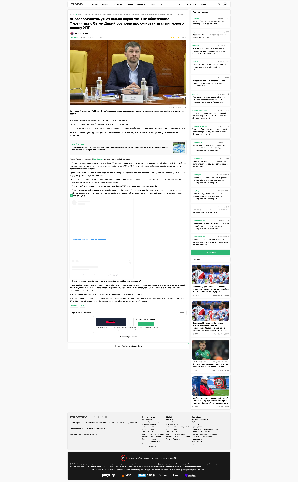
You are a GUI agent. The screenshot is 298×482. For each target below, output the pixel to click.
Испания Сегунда (172, 424)
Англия (95, 4)
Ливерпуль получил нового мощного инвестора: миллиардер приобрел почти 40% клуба (208, 83)
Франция (141, 4)
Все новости (211, 252)
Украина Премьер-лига (151, 441)
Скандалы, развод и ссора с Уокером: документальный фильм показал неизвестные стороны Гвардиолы (209, 99)
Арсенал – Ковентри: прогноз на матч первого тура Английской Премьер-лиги (209, 67)
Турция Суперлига (149, 446)
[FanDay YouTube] (106, 417)
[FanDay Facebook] (94, 417)
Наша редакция (198, 441)
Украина (152, 4)
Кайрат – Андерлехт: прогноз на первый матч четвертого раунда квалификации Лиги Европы (207, 196)
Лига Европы (197, 142)
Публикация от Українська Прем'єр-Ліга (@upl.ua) (101, 275)
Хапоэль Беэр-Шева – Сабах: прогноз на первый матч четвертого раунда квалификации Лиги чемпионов (210, 226)
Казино (203, 4)
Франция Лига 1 (148, 432)
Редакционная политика (202, 437)
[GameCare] (190, 475)
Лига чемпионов (198, 221)
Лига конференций (199, 110)
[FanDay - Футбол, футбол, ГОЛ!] (77, 4)
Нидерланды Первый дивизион (178, 437)
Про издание (197, 427)
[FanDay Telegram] (98, 417)
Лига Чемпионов (148, 417)
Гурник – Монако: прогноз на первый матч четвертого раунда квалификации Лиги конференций (210, 115)
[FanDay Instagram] (102, 417)
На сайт (146, 324)
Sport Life (195, 424)
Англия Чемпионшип (174, 422)
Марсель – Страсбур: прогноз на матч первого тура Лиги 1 (209, 36)
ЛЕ (169, 4)
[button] (219, 4)
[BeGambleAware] (170, 475)
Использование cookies (201, 432)
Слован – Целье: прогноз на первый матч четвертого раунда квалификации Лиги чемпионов (210, 242)
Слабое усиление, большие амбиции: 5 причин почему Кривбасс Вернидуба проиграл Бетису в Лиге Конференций (210, 400)
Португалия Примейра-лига (153, 434)
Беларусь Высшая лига (151, 444)
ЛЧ (162, 4)
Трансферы (196, 417)
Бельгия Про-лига (149, 439)
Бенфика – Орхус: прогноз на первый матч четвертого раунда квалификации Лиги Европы (210, 164)
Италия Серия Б (172, 429)
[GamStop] (146, 475)
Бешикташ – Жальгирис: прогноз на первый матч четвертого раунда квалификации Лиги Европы (208, 147)
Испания (105, 4)
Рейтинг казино (198, 422)
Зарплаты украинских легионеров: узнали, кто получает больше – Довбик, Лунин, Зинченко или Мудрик (210, 289)
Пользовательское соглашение (204, 434)
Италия (130, 4)
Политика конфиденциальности (205, 429)
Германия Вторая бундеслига (177, 427)
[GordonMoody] (126, 475)
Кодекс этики (197, 439)
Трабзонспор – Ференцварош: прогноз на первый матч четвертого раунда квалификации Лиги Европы (209, 180)
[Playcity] (108, 475)
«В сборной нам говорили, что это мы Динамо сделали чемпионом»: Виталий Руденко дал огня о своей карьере (210, 364)
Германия (118, 4)
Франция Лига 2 (172, 432)
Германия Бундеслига (150, 427)
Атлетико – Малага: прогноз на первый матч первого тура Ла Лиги (209, 211)
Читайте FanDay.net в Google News (128, 346)
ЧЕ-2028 (178, 4)
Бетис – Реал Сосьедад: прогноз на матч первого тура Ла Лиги (208, 22)
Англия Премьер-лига (150, 422)
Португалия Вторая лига (175, 434)
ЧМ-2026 (169, 419)
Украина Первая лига (174, 439)
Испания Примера (149, 424)
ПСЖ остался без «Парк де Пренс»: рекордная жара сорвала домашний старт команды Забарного (208, 51)
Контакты (196, 444)
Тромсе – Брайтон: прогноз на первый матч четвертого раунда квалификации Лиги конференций (210, 131)
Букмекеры (191, 4)
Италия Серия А (148, 429)
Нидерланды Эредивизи (151, 437)
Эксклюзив (74, 37)
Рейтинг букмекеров (128, 337)
